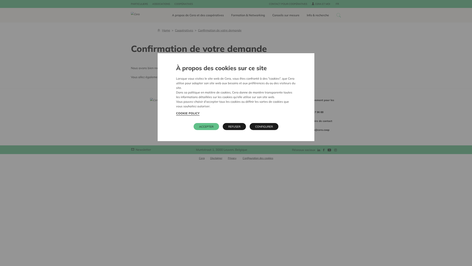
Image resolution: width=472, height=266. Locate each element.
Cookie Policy (187, 113)
